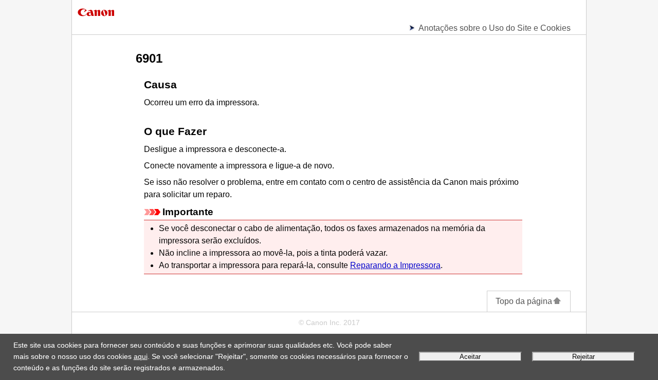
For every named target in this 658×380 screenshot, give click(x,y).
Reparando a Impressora (395, 265)
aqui (141, 356)
